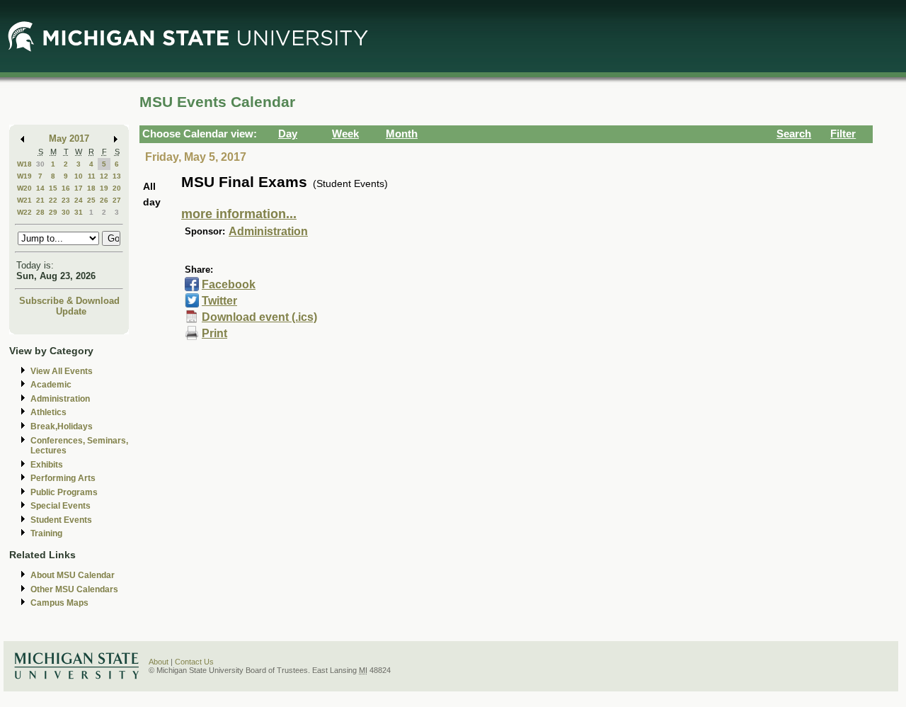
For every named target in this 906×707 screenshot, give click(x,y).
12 (104, 176)
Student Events (61, 520)
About (158, 661)
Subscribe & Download (69, 300)
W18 (24, 164)
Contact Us (194, 661)
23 (66, 200)
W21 (24, 200)
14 (40, 188)
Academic (50, 385)
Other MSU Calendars (74, 589)
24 (78, 200)
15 (53, 188)
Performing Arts (63, 478)
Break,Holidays (61, 426)
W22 (24, 212)
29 (53, 212)
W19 (24, 176)
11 (92, 176)
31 (78, 212)
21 (40, 200)
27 (117, 200)
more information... (239, 214)
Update (71, 311)
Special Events (60, 506)
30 (40, 164)
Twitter (219, 301)
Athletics (48, 412)
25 (91, 200)
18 (91, 188)
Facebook (229, 284)
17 (78, 188)
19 (104, 188)
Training (46, 533)
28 (40, 212)
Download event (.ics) (259, 317)
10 (78, 176)
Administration (60, 399)
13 (117, 176)
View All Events (61, 371)
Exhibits (46, 465)
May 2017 (69, 138)
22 (53, 200)
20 (117, 188)
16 (66, 188)
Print (214, 333)
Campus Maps (59, 603)
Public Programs (64, 492)
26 (104, 200)
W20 (24, 188)
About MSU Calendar (72, 575)
